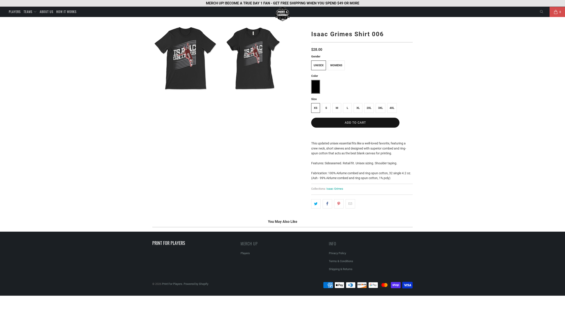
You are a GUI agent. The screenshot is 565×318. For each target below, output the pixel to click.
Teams (28, 11)
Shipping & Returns (340, 269)
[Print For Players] (282, 14)
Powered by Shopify (196, 284)
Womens (336, 65)
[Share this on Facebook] (327, 203)
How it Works (66, 11)
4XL (392, 108)
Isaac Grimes (334, 188)
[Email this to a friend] (350, 203)
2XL (369, 108)
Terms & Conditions (341, 261)
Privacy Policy (337, 253)
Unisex (319, 65)
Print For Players (172, 284)
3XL (380, 108)
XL (358, 108)
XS (315, 108)
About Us (46, 11)
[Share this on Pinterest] (339, 203)
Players (15, 11)
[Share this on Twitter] (316, 203)
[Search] (541, 11)
